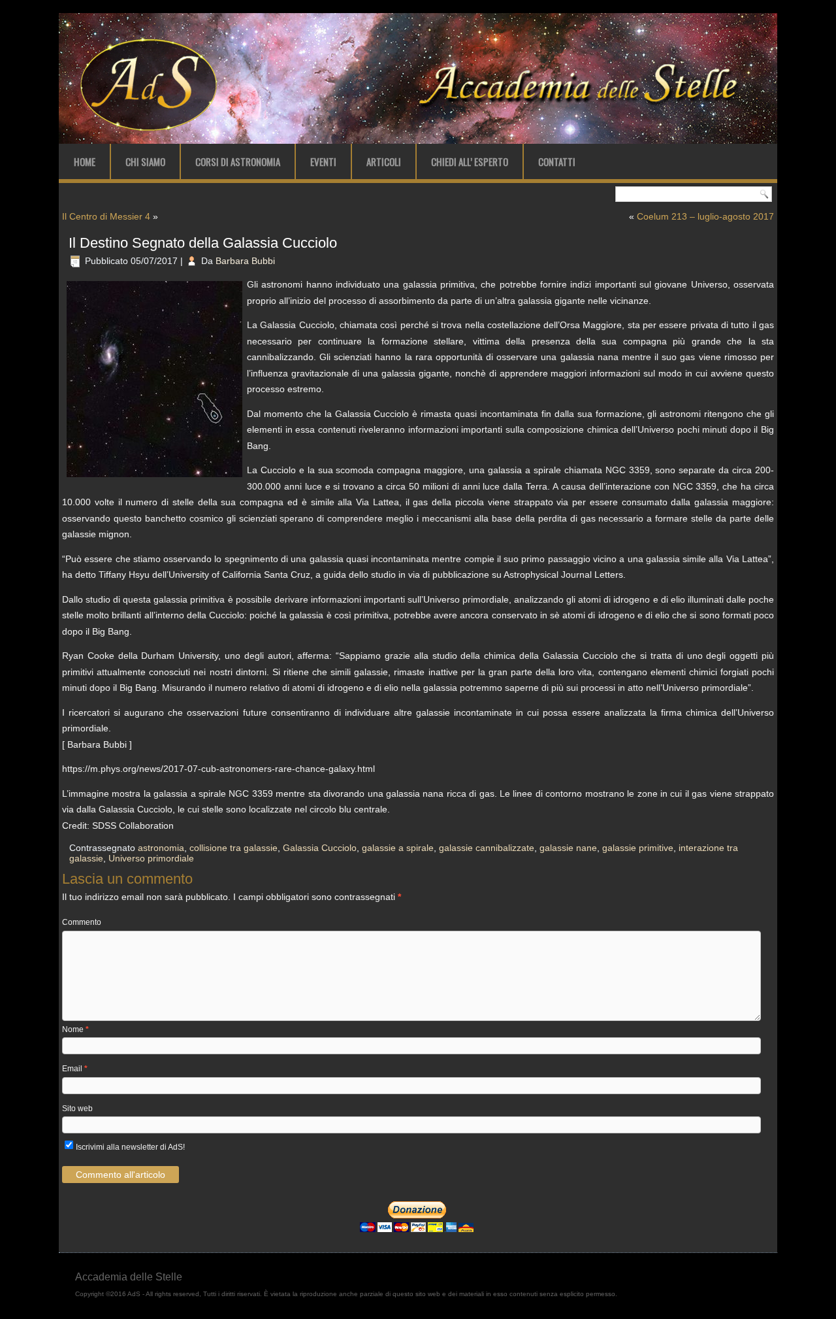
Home (84, 161)
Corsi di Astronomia (237, 161)
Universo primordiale (151, 858)
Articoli (383, 161)
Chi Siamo (145, 161)
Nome (75, 1029)
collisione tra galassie (233, 848)
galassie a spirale (398, 848)
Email (75, 1068)
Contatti (556, 161)
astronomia (161, 848)
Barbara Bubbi (245, 261)
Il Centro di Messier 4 (106, 216)
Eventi (323, 161)
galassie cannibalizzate (486, 848)
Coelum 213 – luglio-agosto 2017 (705, 216)
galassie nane (568, 848)
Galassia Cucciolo (320, 848)
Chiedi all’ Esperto (469, 161)
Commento (81, 922)
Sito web (77, 1108)
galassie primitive (637, 848)
